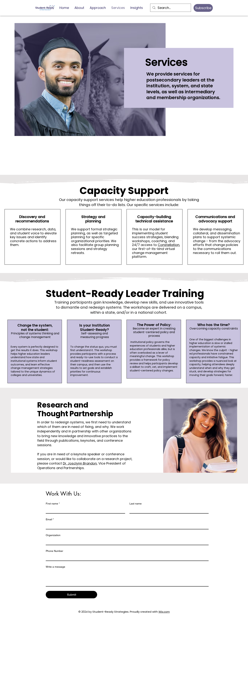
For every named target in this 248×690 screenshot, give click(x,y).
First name (53, 503)
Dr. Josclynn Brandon (80, 463)
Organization (53, 535)
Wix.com (164, 612)
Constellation (168, 245)
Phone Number (54, 550)
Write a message (55, 566)
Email (50, 519)
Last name (135, 503)
